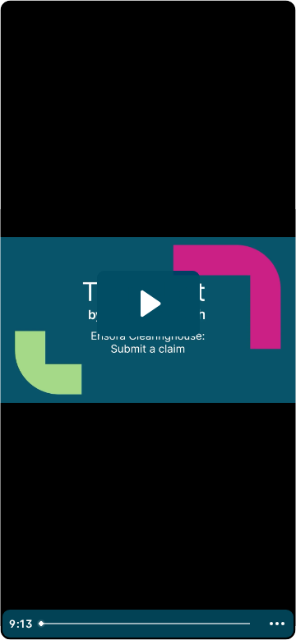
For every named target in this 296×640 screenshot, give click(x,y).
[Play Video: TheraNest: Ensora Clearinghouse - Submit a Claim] (148, 303)
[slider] (146, 624)
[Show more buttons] (277, 624)
